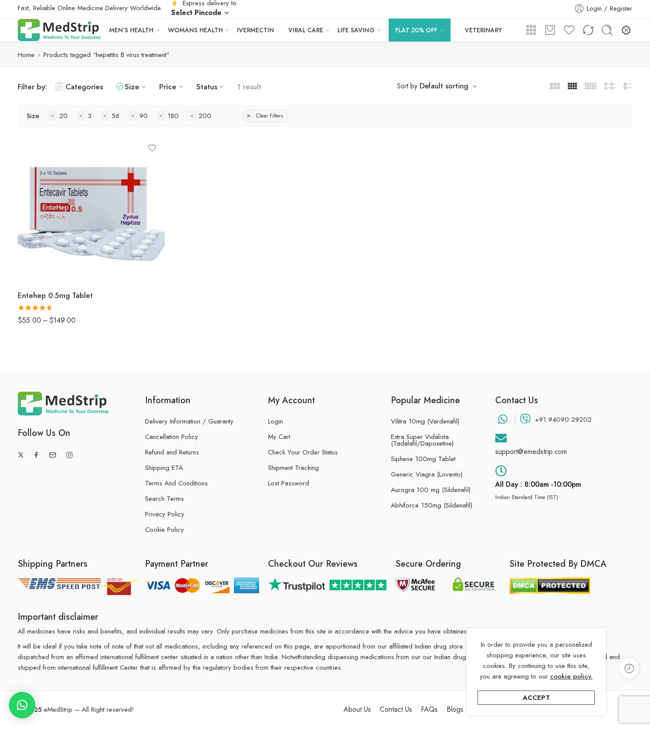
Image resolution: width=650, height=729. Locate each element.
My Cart (279, 437)
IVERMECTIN (255, 30)
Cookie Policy (164, 529)
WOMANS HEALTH (195, 30)
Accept (536, 697)
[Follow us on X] (21, 455)
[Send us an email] (53, 455)
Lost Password (288, 483)
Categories (84, 86)
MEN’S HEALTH (131, 30)
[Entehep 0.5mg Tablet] (91, 209)
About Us (357, 709)
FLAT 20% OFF (416, 30)
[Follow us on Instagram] (69, 455)
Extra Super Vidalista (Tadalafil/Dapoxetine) (422, 440)
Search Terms (164, 499)
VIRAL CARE (305, 30)
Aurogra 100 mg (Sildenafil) (430, 490)
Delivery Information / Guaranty (189, 421)
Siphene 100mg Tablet (423, 459)
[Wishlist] (152, 148)
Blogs (455, 709)
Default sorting (444, 85)
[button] (22, 705)
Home (26, 55)
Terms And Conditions (176, 483)
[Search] (607, 30)
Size (132, 86)
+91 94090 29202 (563, 419)
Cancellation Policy (171, 437)
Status (206, 86)
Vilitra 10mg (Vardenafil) (425, 421)
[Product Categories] (531, 30)
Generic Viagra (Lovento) (427, 474)
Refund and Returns (172, 452)
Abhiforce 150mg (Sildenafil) (431, 505)
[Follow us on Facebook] (36, 454)
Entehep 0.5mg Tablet (55, 295)
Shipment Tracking (293, 468)
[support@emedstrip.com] (501, 438)
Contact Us (396, 709)
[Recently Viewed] (629, 668)
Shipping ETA (164, 468)
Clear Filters (269, 116)
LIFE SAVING (356, 30)
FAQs (429, 709)
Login (275, 421)
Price (167, 86)
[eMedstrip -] (59, 30)
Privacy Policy (164, 514)
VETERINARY (483, 30)
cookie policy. (571, 676)
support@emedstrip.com (531, 452)
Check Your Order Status (303, 452)
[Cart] (550, 30)
